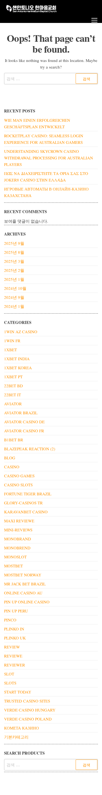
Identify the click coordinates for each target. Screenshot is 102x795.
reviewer (14, 665)
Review (12, 647)
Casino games (19, 475)
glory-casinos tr (23, 502)
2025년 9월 (14, 243)
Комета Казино (21, 728)
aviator (13, 403)
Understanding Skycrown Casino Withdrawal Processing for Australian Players (48, 157)
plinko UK (15, 638)
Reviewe (13, 656)
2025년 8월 (14, 252)
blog (9, 457)
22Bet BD (13, 385)
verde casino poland (28, 719)
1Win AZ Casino (20, 331)
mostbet (13, 565)
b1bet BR (13, 439)
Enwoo (47, 786)
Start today (17, 692)
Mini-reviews (18, 529)
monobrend (17, 547)
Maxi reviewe (19, 520)
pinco (10, 620)
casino (11, 466)
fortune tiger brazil (27, 493)
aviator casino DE (24, 421)
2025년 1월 (14, 279)
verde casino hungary (29, 710)
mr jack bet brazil (25, 583)
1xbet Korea (18, 367)
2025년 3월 (14, 261)
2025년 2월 (14, 270)
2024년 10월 (15, 288)
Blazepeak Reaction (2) (29, 448)
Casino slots (18, 484)
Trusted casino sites (27, 701)
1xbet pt (13, 376)
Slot (9, 674)
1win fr (12, 340)
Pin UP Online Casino (27, 602)
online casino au (23, 592)
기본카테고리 (16, 737)
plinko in (14, 629)
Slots (10, 683)
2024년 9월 (14, 297)
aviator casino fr (24, 430)
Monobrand (17, 538)
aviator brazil (21, 412)
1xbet (10, 349)
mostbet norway (22, 574)
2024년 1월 (14, 306)
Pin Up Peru (16, 611)
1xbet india (17, 358)
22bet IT (12, 394)
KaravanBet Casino (26, 511)
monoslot (15, 556)
